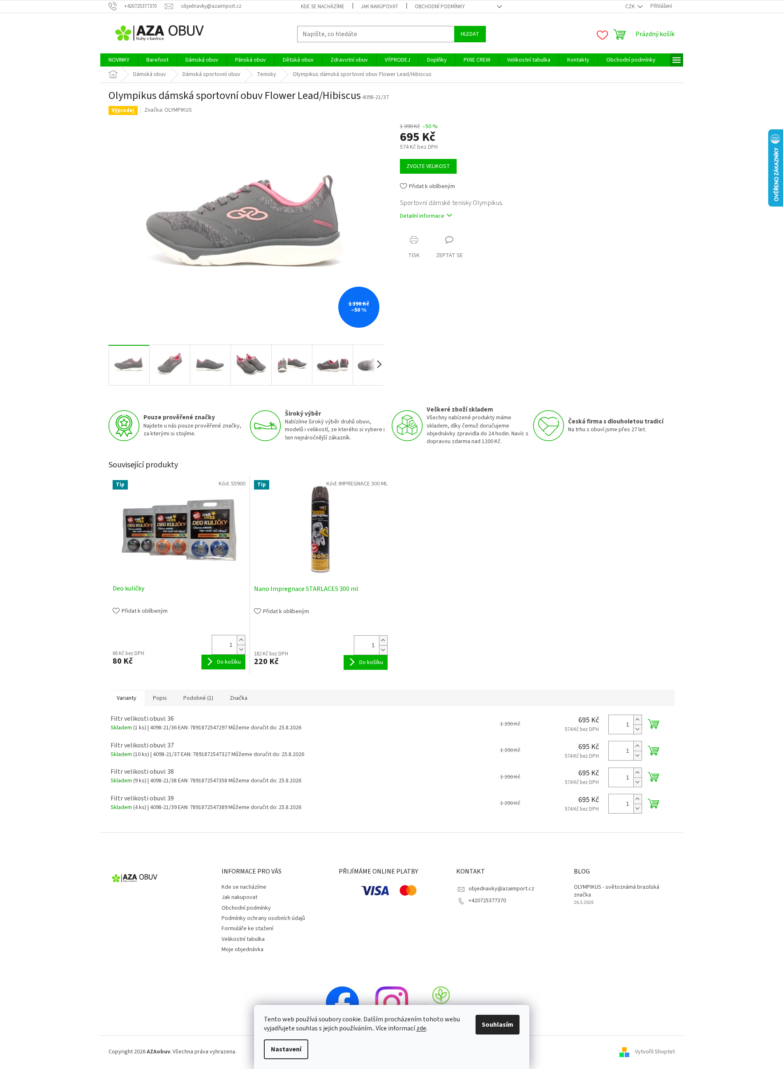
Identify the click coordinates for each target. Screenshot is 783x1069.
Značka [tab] (238, 698)
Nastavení (286, 1049)
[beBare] (441, 1002)
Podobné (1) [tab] (198, 698)
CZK (630, 6)
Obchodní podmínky (440, 6)
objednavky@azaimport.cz (501, 889)
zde (421, 1028)
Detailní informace (422, 216)
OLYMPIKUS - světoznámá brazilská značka (616, 891)
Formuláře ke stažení (247, 928)
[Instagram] (391, 1002)
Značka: (168, 110)
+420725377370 (487, 901)
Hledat (470, 34)
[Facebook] (342, 1002)
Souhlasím (497, 1024)
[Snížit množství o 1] (241, 649)
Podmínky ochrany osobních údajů (263, 918)
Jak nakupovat (379, 6)
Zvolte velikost (428, 166)
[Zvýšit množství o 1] (241, 640)
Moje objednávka (242, 949)
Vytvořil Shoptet (655, 1052)
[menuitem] (119, 60)
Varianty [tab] (126, 698)
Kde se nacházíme (322, 6)
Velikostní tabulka (243, 939)
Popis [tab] (160, 698)
